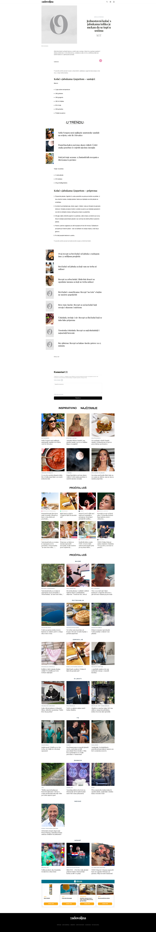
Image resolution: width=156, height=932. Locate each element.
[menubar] (110, 2)
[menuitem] (110, 2)
